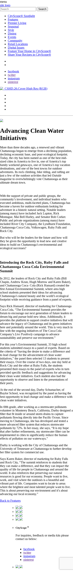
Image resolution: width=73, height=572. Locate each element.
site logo (5, 5)
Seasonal (13, 26)
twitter (12, 75)
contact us (22, 545)
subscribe (13, 64)
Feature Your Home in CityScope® (29, 51)
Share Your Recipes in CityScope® (29, 54)
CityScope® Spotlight (21, 16)
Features (13, 19)
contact (12, 61)
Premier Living (17, 23)
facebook (13, 71)
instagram (14, 78)
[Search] (18, 9)
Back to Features (10, 500)
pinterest (13, 82)
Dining (12, 33)
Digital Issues (16, 47)
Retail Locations (18, 44)
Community (15, 40)
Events (12, 37)
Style (11, 30)
